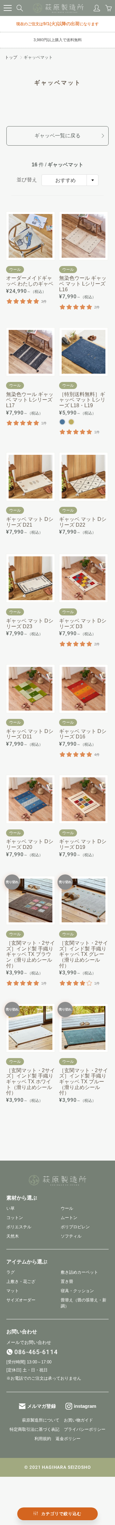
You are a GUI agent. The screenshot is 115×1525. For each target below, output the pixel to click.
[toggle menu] (7, 8)
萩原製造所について (40, 1420)
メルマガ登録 (41, 1406)
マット (12, 1291)
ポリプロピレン (75, 1227)
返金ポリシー (68, 1439)
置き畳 (67, 1281)
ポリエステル (18, 1227)
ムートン (69, 1218)
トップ (11, 57)
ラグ (10, 1272)
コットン (14, 1218)
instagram (85, 1406)
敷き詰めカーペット (79, 1272)
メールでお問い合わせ (28, 1342)
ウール (67, 1208)
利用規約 (42, 1439)
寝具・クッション (77, 1291)
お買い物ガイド (78, 1420)
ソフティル (71, 1236)
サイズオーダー (20, 1300)
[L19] (71, 422)
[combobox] (70, 180)
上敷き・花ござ (20, 1281)
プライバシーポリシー (84, 1429)
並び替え (27, 179)
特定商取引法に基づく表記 (34, 1429)
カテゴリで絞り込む (61, 1513)
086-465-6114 (36, 1352)
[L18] (62, 422)
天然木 (12, 1236)
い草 (10, 1208)
